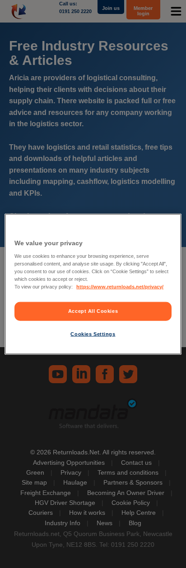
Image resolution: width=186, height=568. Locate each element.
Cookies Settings (92, 333)
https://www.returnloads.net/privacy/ (119, 286)
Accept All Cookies (93, 311)
